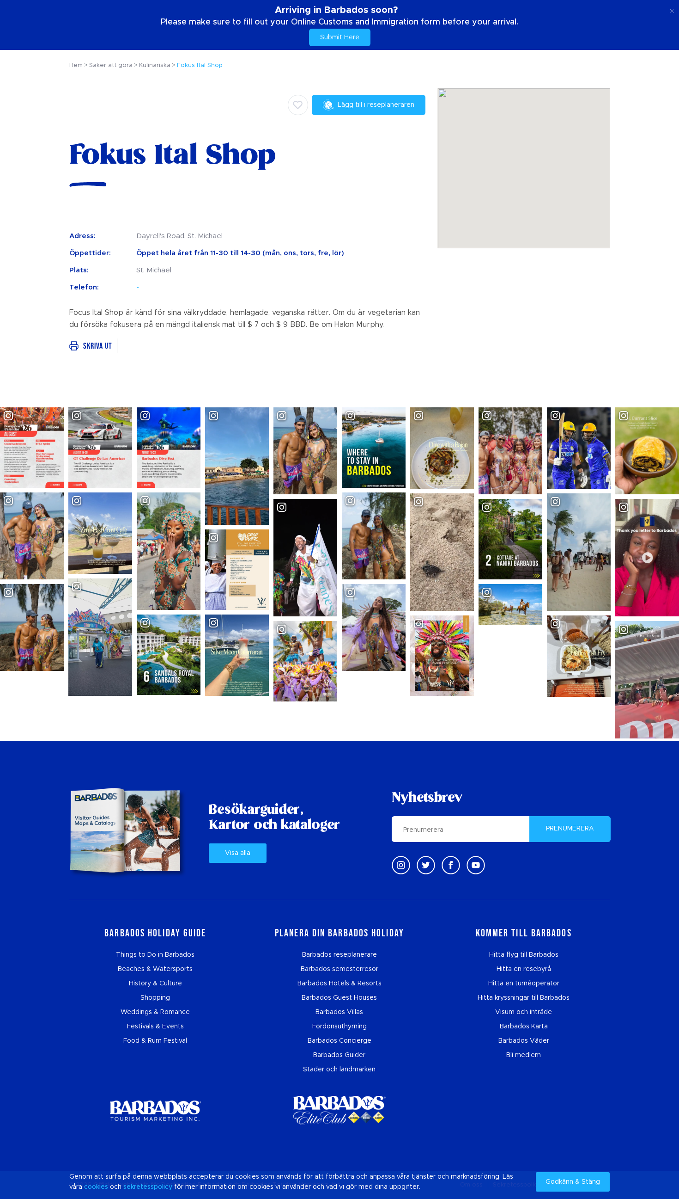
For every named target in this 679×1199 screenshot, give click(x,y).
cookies (96, 1187)
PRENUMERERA (570, 828)
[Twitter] (426, 865)
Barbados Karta (524, 1026)
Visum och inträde (523, 1012)
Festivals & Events (155, 1026)
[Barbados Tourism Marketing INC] (155, 1110)
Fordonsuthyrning (339, 1026)
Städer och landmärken (339, 1069)
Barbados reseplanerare (339, 955)
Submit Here (339, 37)
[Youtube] (476, 865)
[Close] (671, 9)
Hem (76, 65)
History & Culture (155, 983)
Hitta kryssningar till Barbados (524, 998)
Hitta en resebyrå (524, 969)
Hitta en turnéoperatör (523, 983)
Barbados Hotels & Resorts (339, 983)
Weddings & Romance (155, 1012)
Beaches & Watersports (155, 969)
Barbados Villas (339, 1012)
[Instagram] (401, 865)
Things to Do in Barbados (155, 955)
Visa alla (237, 853)
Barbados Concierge (339, 1041)
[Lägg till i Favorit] (298, 105)
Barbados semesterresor (339, 969)
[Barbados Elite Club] (339, 1110)
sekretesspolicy (147, 1187)
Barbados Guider (339, 1055)
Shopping (155, 998)
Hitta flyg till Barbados (523, 955)
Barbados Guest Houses (339, 998)
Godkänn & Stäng (573, 1182)
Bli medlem (523, 1055)
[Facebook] (451, 865)
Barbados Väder (523, 1041)
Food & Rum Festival (155, 1041)
